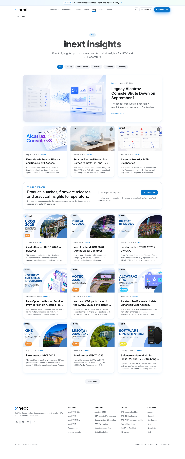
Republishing (165, 444)
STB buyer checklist (129, 412)
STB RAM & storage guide (132, 420)
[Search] (136, 9)
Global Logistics (101, 432)
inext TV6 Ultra (74, 412)
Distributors (152, 420)
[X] (28, 422)
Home (17, 16)
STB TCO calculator (129, 416)
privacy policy (106, 200)
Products (53, 10)
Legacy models (74, 432)
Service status (140, 444)
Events (69, 67)
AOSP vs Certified (128, 428)
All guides (125, 432)
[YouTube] (23, 422)
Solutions (66, 10)
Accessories (73, 428)
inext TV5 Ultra (74, 420)
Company (122, 67)
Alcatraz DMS (100, 412)
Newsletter (151, 428)
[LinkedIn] (17, 422)
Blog (94, 10)
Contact (109, 10)
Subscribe (150, 192)
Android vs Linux (128, 424)
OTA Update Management (105, 416)
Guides (78, 10)
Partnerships (82, 67)
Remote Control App (103, 428)
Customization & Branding (105, 420)
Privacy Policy (153, 444)
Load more (92, 381)
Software (109, 67)
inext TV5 (72, 424)
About (86, 10)
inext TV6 (72, 416)
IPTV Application (101, 424)
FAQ (101, 10)
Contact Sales (162, 10)
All (60, 67)
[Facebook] (34, 422)
